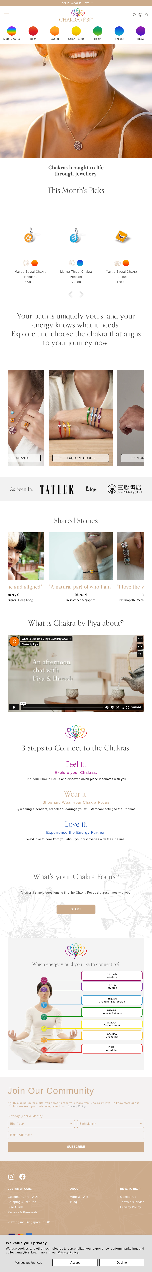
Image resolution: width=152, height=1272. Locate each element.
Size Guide (16, 1207)
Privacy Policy (77, 1106)
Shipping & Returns (22, 1202)
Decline (122, 1262)
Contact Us (128, 1196)
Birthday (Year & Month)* (26, 1116)
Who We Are (79, 1196)
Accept (75, 1262)
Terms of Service (132, 1202)
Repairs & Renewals (22, 1212)
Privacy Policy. (68, 1252)
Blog (73, 1202)
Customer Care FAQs (23, 1196)
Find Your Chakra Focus (43, 779)
